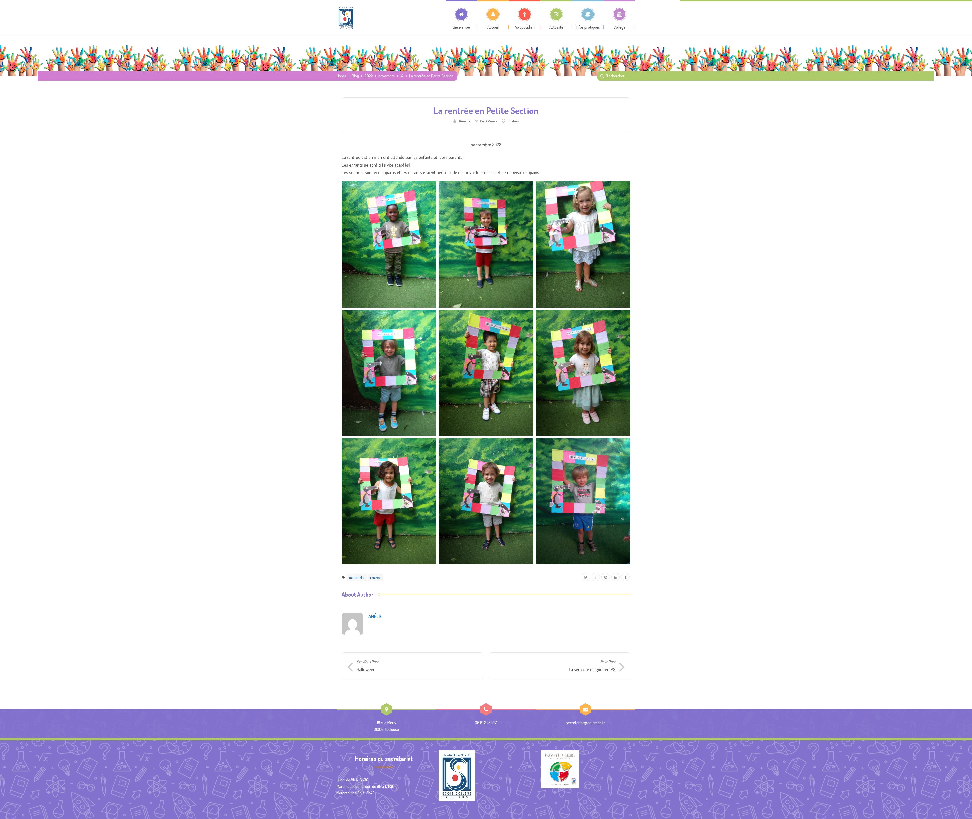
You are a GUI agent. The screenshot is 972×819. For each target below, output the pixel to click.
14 (401, 75)
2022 (368, 75)
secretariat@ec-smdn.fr (585, 722)
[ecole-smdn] (346, 18)
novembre (386, 75)
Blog (355, 75)
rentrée (375, 577)
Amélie (464, 121)
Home (341, 75)
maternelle (356, 577)
